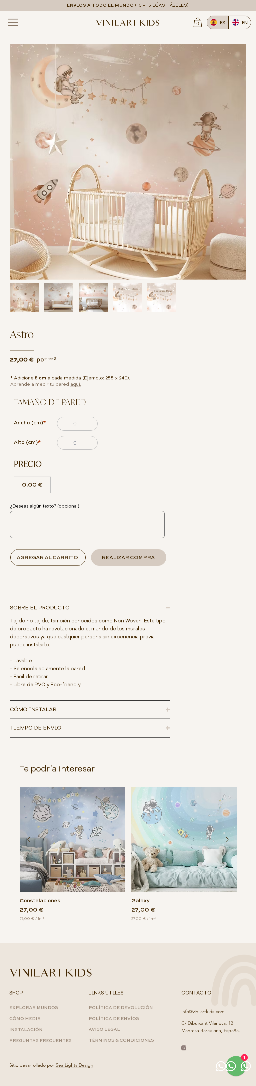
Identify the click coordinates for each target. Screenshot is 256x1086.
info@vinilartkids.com (203, 1011)
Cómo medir (25, 1019)
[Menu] (13, 22)
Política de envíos (114, 1019)
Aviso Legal (104, 1029)
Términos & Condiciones (121, 1040)
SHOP (16, 992)
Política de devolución (121, 1008)
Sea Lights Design (74, 1065)
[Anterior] (29, 839)
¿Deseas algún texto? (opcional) (44, 506)
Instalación (26, 1030)
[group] (128, 854)
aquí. (75, 384)
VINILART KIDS (128, 24)
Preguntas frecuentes (40, 1041)
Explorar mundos (33, 1008)
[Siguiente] (227, 839)
